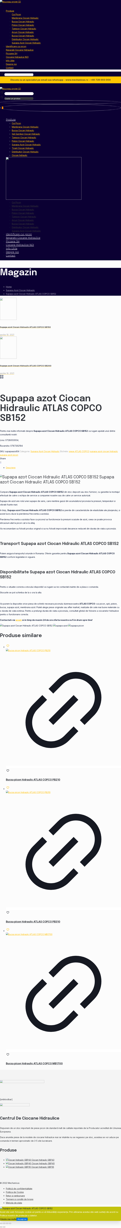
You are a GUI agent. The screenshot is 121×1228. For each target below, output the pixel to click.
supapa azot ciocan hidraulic (104, 451)
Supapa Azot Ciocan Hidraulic (26, 144)
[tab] (63, 467)
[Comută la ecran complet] (4, 1223)
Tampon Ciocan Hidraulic (24, 137)
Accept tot (22, 1219)
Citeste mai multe (8, 1219)
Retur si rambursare (15, 1195)
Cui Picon (16, 123)
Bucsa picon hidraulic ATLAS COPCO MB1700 (34, 1063)
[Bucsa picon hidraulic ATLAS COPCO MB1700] (29, 934)
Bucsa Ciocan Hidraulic (23, 130)
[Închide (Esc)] (10, 1223)
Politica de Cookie (15, 1192)
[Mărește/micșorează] (1, 1223)
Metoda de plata (14, 1203)
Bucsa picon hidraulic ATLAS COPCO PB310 (33, 921)
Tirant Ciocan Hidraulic (23, 148)
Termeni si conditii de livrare (19, 1199)
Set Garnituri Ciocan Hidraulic (26, 134)
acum (19, 620)
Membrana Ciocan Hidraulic (25, 127)
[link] (35, 74)
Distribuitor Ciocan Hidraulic (25, 151)
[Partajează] (7, 1223)
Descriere (10, 467)
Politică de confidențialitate (19, 1188)
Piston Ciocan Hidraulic (23, 141)
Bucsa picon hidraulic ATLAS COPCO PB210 (33, 779)
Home (9, 286)
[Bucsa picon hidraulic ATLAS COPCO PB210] (28, 650)
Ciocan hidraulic (19, 155)
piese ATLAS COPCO (79, 451)
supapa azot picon (9, 455)
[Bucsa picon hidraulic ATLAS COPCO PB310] (28, 792)
